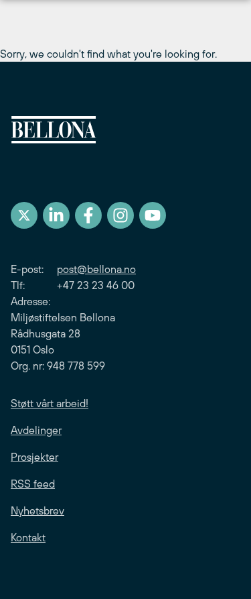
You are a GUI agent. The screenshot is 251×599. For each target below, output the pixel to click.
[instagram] (120, 215)
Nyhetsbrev (37, 510)
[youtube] (152, 215)
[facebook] (88, 215)
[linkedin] (56, 215)
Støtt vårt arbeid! (49, 403)
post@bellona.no (96, 269)
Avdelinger (36, 430)
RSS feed (33, 484)
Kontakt (28, 537)
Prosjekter (34, 457)
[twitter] (24, 215)
